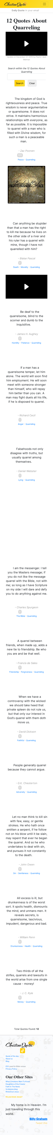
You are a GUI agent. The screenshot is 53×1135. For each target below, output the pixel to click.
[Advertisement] (26, 528)
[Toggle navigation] (44, 4)
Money (21, 1002)
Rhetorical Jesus (12, 1092)
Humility (15, 343)
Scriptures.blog (12, 1089)
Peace (21, 159)
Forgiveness (26, 672)
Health (28, 946)
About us (9, 1059)
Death (16, 267)
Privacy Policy (11, 1069)
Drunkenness (17, 946)
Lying (20, 480)
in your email (26, 10)
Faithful (20, 740)
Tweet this (41, 1123)
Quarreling (30, 159)
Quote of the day (12, 1056)
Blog (7, 1061)
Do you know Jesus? (14, 1097)
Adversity (20, 792)
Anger (20, 424)
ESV (7, 1066)
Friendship (14, 672)
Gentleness (23, 873)
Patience (25, 343)
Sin (14, 873)
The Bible (20, 616)
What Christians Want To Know (18, 1081)
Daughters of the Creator (15, 1084)
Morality (24, 267)
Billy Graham (38, 1119)
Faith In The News (13, 1087)
